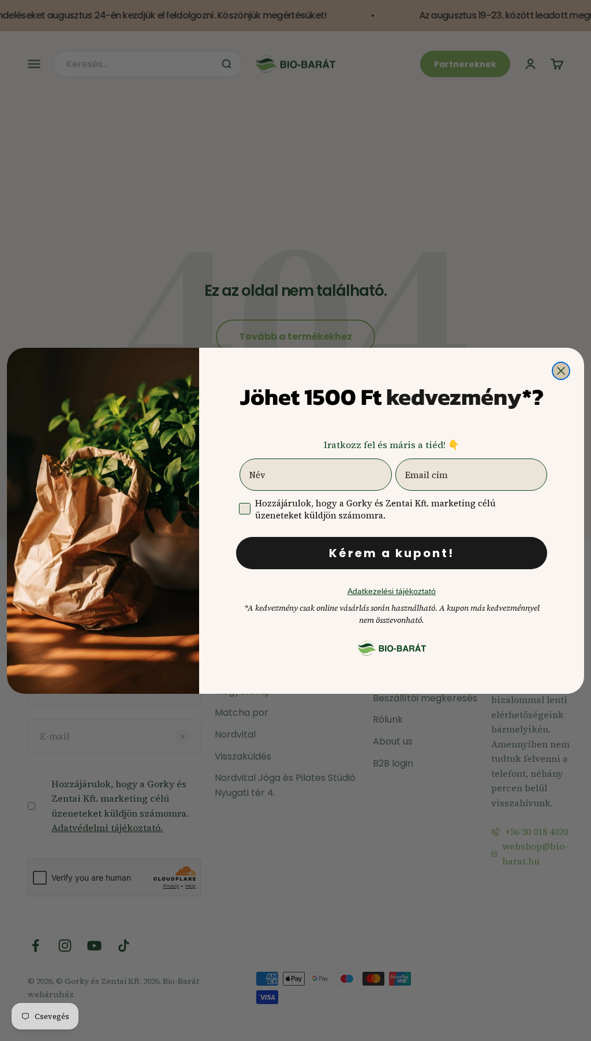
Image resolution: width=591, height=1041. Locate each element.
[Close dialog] (561, 370)
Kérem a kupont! (391, 553)
